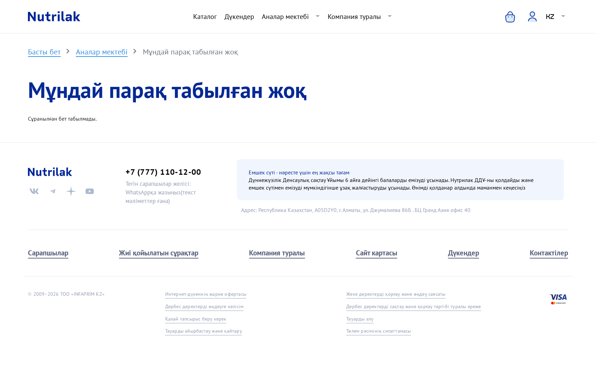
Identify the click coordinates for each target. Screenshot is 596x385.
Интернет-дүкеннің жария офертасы (205, 294)
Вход (527, 15)
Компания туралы (354, 16)
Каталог (205, 16)
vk (34, 191)
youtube (89, 191)
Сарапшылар (48, 252)
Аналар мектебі (285, 16)
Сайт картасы (376, 252)
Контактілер (549, 252)
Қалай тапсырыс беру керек (196, 319)
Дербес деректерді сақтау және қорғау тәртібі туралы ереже (413, 306)
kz (550, 16)
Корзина (505, 16)
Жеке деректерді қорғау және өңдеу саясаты (395, 294)
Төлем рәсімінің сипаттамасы (378, 331)
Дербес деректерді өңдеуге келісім (204, 306)
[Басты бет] (54, 16)
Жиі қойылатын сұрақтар (158, 252)
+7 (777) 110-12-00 (163, 171)
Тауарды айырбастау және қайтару (203, 331)
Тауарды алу (360, 319)
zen (71, 191)
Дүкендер (239, 16)
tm (52, 191)
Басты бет (44, 52)
